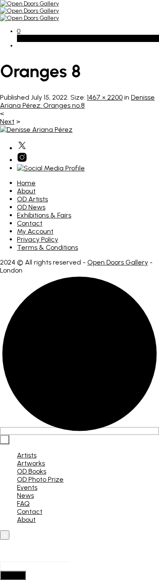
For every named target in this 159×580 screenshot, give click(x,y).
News (25, 495)
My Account (35, 231)
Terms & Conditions (47, 247)
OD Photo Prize (40, 479)
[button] (18, 31)
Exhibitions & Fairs (44, 215)
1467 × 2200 (105, 97)
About (26, 191)
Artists (26, 455)
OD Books (31, 471)
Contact (29, 223)
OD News (31, 207)
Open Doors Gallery (117, 262)
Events (27, 487)
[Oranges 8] (36, 129)
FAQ (23, 503)
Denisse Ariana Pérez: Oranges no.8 (77, 101)
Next (7, 121)
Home (26, 183)
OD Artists (32, 199)
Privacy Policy (37, 239)
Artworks (31, 463)
